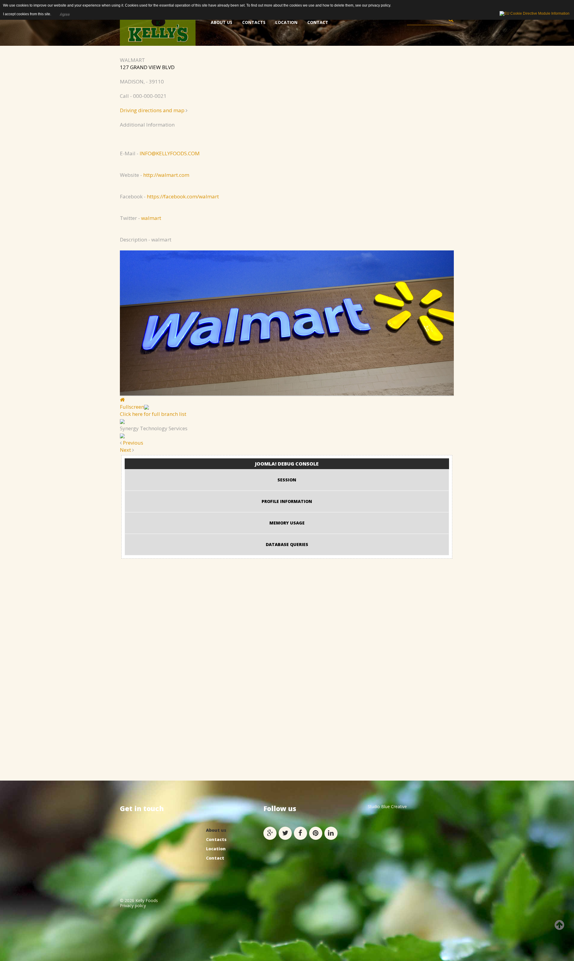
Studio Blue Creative (387, 806)
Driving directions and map (152, 110)
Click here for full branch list (153, 413)
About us (216, 830)
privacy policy (379, 5)
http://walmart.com (166, 174)
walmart (151, 218)
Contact (215, 858)
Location (216, 848)
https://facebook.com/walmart (183, 196)
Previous (133, 442)
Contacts (216, 839)
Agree (64, 14)
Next (125, 449)
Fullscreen (132, 406)
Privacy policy (133, 905)
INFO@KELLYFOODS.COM (170, 153)
